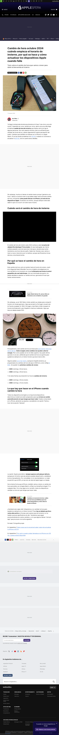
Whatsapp (37, 38)
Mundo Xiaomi (6, 703)
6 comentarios (13, 72)
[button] (15, 118)
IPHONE (6, 14)
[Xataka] (1, 1)
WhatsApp (42, 669)
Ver (30, 578)
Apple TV (24, 666)
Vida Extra (16, 696)
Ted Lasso (31, 38)
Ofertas (23, 669)
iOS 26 (41, 671)
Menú (5, 9)
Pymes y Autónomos (16, 711)
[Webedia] (7, 687)
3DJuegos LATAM (18, 722)
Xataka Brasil (6, 724)
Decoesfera (5, 710)
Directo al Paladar (40, 694)
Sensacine (27, 694)
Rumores (5, 669)
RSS (21, 651)
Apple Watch (43, 666)
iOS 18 (33, 136)
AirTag (57, 38)
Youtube (54, 15)
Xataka (4, 694)
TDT (48, 38)
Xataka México (6, 722)
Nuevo (53, 9)
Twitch (46, 15)
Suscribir (26, 640)
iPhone (52, 38)
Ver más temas (8, 675)
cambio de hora (42, 539)
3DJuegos (16, 694)
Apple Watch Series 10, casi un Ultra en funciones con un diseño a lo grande (38, 294)
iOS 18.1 (17, 138)
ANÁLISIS (37, 14)
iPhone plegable (23, 38)
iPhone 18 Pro (8, 38)
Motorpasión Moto (51, 696)
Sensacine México (29, 722)
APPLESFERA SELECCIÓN (24, 14)
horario (34, 539)
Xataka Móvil (6, 696)
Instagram (51, 15)
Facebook (19, 73)
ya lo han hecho (22, 361)
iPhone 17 (24, 671)
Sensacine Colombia (27, 724)
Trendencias (6, 708)
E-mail (25, 73)
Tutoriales (28, 539)
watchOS (22, 539)
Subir (51, 687)
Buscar (53, 681)
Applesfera (29, 7)
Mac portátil (43, 663)
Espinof (27, 696)
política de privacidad (22, 643)
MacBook (5, 671)
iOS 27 (37, 631)
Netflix (43, 38)
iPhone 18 (15, 38)
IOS (33, 14)
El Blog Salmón (17, 708)
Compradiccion (6, 713)
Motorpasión (50, 694)
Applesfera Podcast (8, 663)
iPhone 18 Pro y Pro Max (21, 631)
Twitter (56, 15)
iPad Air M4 (31, 631)
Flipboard (48, 15)
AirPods (5, 666)
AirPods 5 (43, 631)
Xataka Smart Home (6, 701)
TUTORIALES (13, 14)
